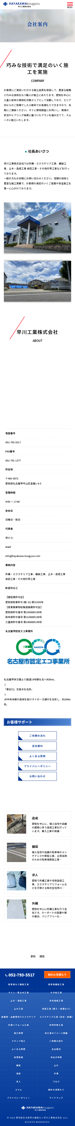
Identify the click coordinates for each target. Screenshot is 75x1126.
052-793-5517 (13, 442)
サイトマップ (56, 1097)
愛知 (33, 956)
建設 (42, 956)
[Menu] (69, 4)
